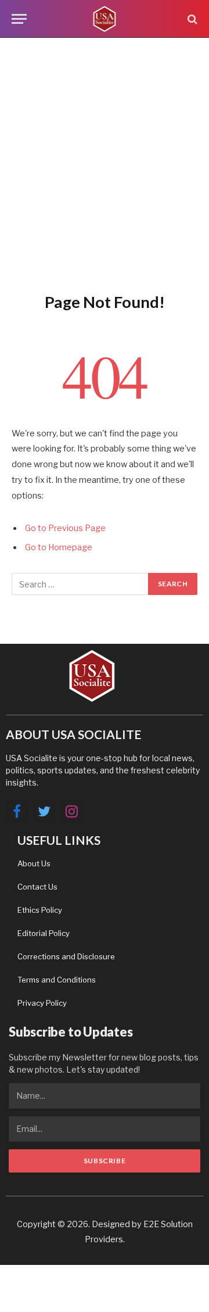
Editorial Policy (43, 933)
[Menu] (19, 19)
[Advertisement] (104, 162)
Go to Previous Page (65, 528)
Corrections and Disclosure (66, 956)
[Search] (191, 19)
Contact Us (37, 886)
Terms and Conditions (56, 979)
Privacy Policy (42, 1003)
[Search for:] (80, 584)
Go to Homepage (58, 547)
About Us (34, 863)
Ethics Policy (39, 910)
